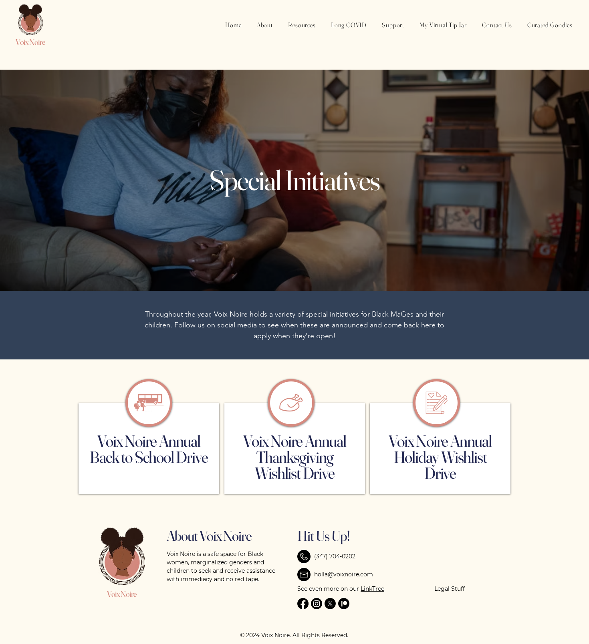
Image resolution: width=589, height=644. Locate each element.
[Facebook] (303, 603)
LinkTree (372, 588)
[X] (330, 603)
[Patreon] (343, 603)
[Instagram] (316, 603)
